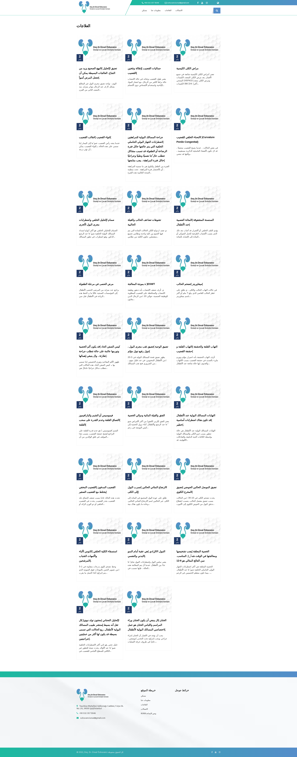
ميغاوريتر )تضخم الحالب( (189, 284)
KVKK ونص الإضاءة (148, 713)
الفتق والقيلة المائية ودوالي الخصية (146, 415)
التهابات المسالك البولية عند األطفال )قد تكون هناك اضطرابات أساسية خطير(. (195, 420)
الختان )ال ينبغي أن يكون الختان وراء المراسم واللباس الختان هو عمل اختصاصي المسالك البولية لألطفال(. (147, 625)
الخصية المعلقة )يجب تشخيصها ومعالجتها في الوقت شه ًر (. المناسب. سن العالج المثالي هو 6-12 (196, 556)
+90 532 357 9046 (151, 3)
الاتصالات (178, 10)
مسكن (144, 10)
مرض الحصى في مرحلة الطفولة (96, 284)
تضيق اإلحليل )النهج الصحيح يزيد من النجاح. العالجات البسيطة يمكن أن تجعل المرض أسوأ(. (98, 73)
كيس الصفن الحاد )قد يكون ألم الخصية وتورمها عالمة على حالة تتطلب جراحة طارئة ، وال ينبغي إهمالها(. (99, 351)
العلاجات (168, 10)
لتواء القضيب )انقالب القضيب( (95, 137)
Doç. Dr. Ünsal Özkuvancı (96, 752)
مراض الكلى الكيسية (187, 68)
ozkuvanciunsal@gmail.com (178, 3)
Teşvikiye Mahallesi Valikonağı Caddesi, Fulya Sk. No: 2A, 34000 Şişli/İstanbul (100, 707)
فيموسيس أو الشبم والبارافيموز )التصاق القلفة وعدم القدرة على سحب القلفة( (99, 420)
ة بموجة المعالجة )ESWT (141, 284)
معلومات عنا (156, 10)
